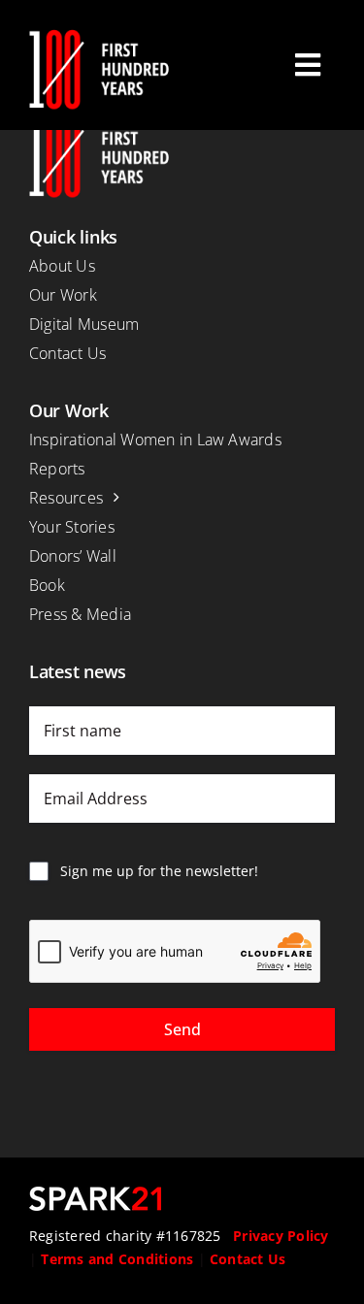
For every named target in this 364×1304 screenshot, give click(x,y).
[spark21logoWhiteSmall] (95, 1194)
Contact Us (247, 1259)
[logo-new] (99, 37)
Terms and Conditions (117, 1259)
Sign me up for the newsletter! (159, 871)
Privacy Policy (280, 1235)
